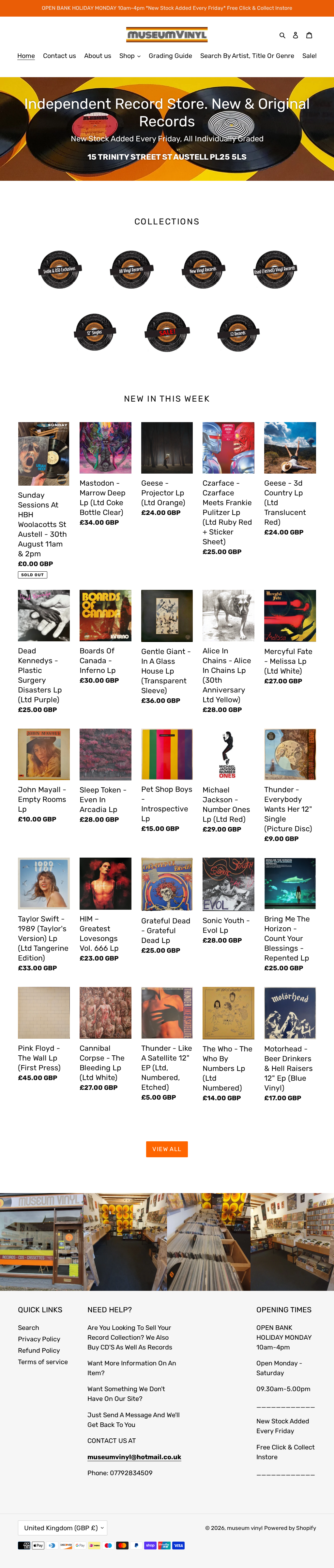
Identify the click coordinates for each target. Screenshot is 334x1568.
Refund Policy (39, 1350)
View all (167, 1149)
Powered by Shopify (290, 1528)
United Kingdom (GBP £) (61, 1528)
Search (28, 1328)
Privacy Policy (39, 1339)
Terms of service (43, 1362)
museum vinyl (245, 1528)
